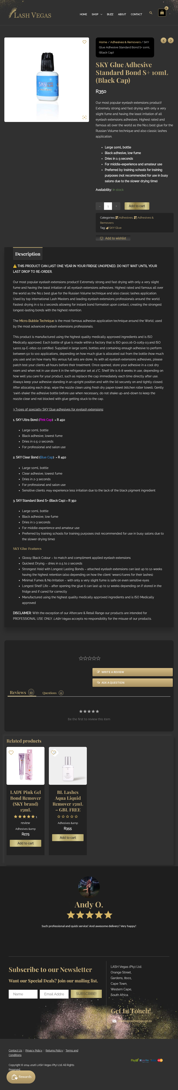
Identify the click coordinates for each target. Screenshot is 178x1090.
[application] (100, 14)
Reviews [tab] (18, 692)
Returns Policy (54, 1050)
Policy (38, 1050)
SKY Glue (115, 227)
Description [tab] (27, 254)
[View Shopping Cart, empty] (162, 12)
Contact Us (15, 1050)
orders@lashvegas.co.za (135, 1021)
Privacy (29, 1050)
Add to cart (137, 206)
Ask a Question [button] (113, 682)
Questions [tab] (49, 693)
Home (103, 42)
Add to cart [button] (26, 843)
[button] (86, 994)
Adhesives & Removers (125, 42)
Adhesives (126, 217)
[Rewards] (21, 1077)
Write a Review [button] (113, 672)
